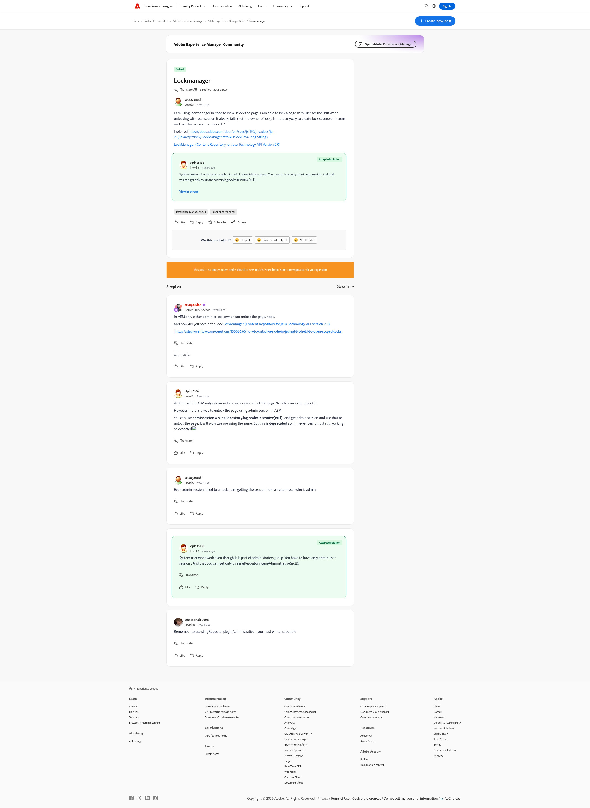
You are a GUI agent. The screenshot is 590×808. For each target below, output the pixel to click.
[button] (435, 21)
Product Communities (156, 21)
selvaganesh (193, 99)
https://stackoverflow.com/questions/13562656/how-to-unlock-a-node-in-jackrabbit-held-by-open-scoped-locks (258, 331)
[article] (259, 336)
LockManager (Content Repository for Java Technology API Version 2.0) (227, 144)
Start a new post (290, 270)
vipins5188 (197, 162)
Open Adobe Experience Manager (389, 44)
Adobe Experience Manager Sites (226, 21)
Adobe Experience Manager (188, 21)
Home (136, 21)
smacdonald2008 (197, 620)
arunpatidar (193, 305)
